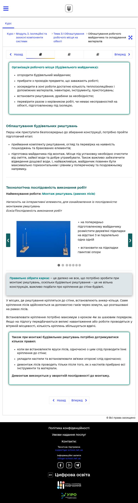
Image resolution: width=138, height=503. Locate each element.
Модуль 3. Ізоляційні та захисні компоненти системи (31, 37)
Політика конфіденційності (69, 428)
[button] (5, 8)
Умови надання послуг (69, 434)
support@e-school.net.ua (69, 450)
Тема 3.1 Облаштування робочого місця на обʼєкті (69, 37)
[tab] (40, 54)
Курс (9, 25)
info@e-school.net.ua (69, 458)
